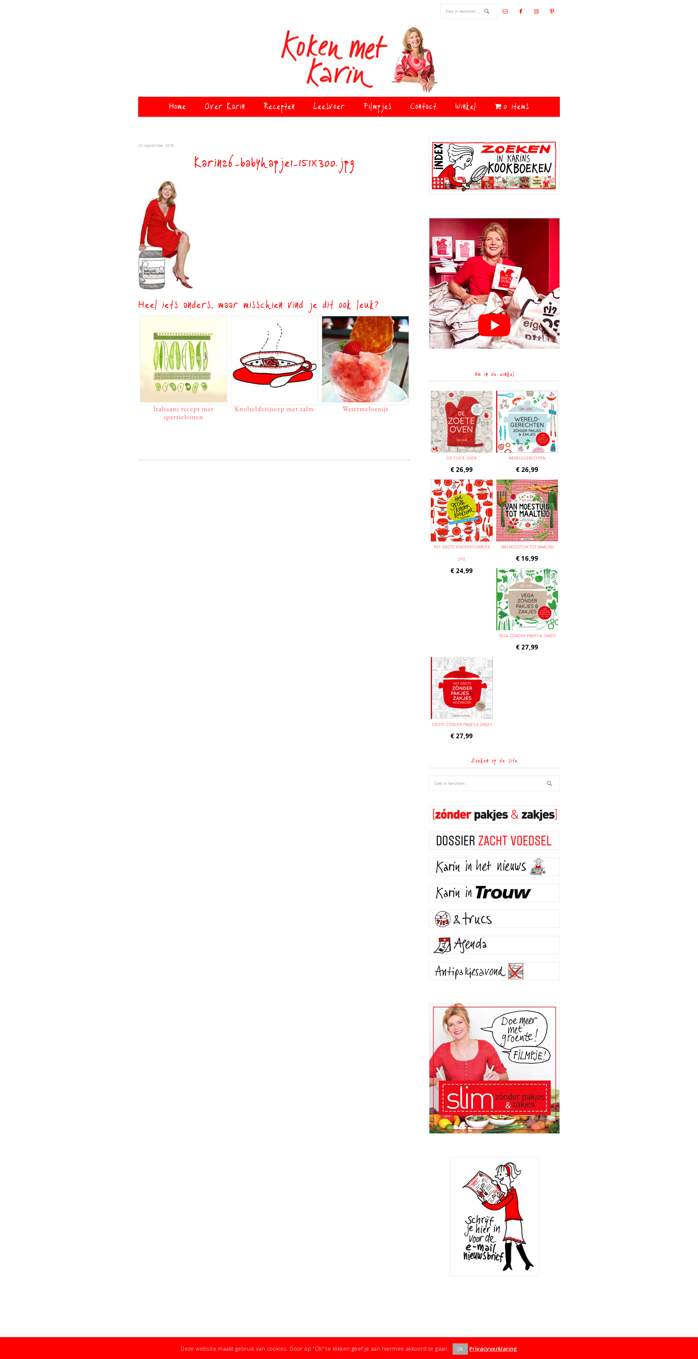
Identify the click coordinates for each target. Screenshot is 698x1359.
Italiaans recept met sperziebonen (183, 413)
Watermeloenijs (365, 409)
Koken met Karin (349, 60)
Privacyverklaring (493, 1348)
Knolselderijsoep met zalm (274, 409)
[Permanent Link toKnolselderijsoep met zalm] (274, 399)
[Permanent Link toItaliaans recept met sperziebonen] (183, 399)
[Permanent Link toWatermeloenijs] (365, 399)
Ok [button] (460, 1349)
